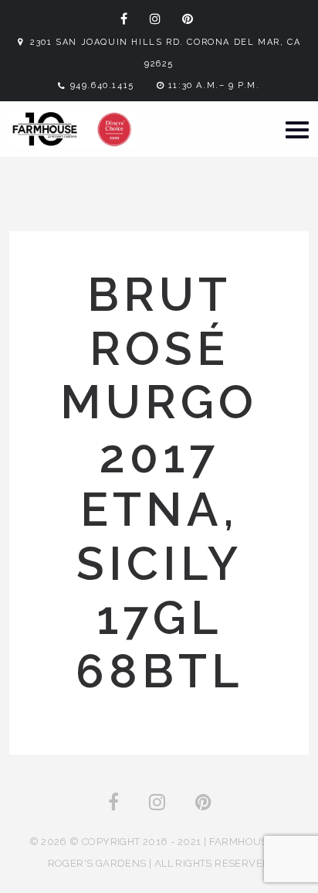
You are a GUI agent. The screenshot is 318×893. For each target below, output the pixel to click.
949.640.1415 (102, 85)
